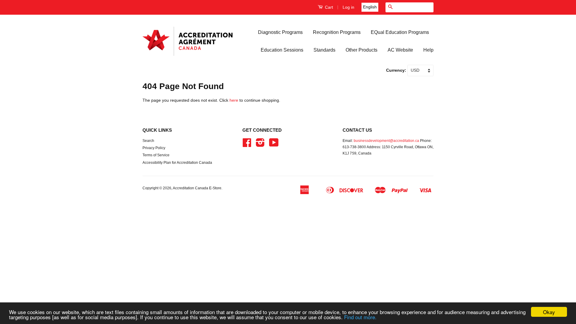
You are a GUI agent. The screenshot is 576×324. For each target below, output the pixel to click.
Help (428, 49)
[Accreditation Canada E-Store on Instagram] (260, 145)
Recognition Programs (337, 32)
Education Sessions (282, 49)
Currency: (396, 70)
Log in (348, 7)
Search (148, 141)
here (234, 100)
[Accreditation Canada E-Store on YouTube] (274, 145)
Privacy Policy (153, 148)
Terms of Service (156, 155)
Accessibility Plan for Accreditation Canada (177, 162)
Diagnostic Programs (280, 32)
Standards (324, 49)
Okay (549, 312)
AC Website (400, 49)
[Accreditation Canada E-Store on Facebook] (246, 145)
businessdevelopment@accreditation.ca (386, 141)
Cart (328, 7)
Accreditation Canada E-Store (197, 188)
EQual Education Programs (400, 32)
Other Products (361, 49)
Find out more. (360, 317)
